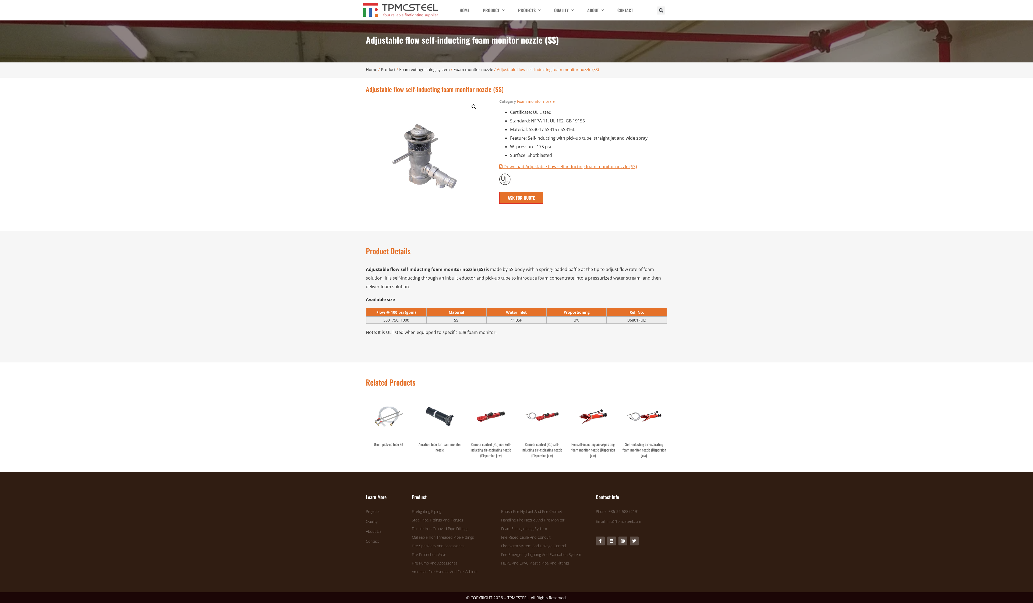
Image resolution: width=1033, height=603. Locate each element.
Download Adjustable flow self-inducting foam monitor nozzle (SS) (570, 167)
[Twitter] (634, 541)
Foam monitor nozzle (473, 69)
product (491, 10)
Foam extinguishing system (424, 69)
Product (388, 69)
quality (561, 10)
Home (371, 69)
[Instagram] (622, 541)
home (464, 10)
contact (625, 10)
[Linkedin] (611, 541)
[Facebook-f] (600, 541)
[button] (661, 10)
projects (527, 10)
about (593, 10)
